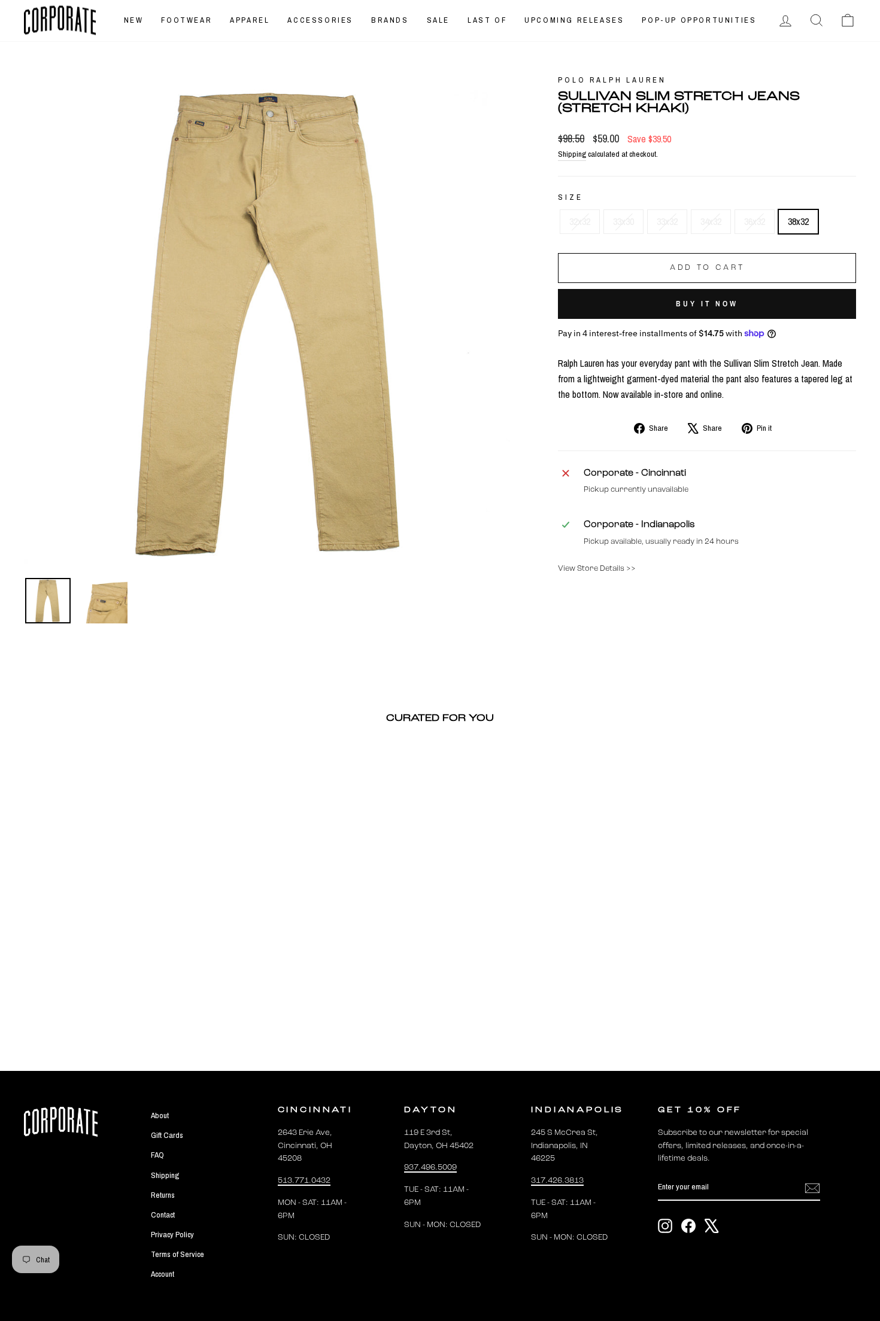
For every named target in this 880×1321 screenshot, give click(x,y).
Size (570, 197)
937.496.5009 (430, 1167)
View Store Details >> (597, 569)
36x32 (754, 221)
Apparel (249, 20)
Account (162, 1273)
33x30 (623, 221)
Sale (438, 20)
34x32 (710, 221)
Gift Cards (167, 1135)
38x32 (798, 221)
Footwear (186, 20)
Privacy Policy (172, 1234)
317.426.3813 (557, 1181)
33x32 (667, 221)
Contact (163, 1214)
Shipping (572, 153)
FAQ (157, 1154)
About (160, 1115)
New (134, 20)
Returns (163, 1194)
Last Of (487, 20)
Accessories (320, 20)
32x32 (579, 221)
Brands (390, 20)
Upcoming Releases (574, 20)
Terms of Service (177, 1254)
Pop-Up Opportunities (699, 20)
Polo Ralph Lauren (612, 80)
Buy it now (707, 304)
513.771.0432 (304, 1181)
